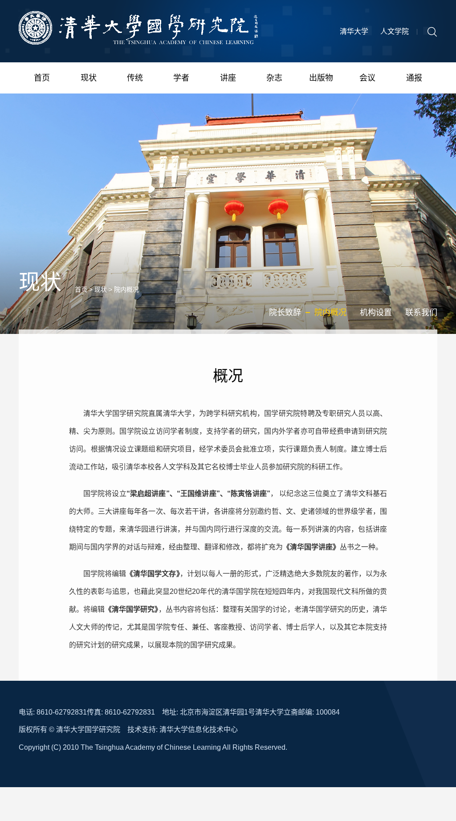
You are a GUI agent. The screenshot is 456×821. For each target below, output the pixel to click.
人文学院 (394, 31)
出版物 (321, 77)
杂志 (274, 77)
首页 (42, 77)
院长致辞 (285, 312)
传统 (135, 77)
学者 (181, 77)
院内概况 (126, 289)
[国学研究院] (142, 31)
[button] (432, 31)
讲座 (228, 77)
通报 (414, 77)
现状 (89, 77)
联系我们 (421, 312)
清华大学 (354, 31)
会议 (367, 77)
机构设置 (376, 312)
